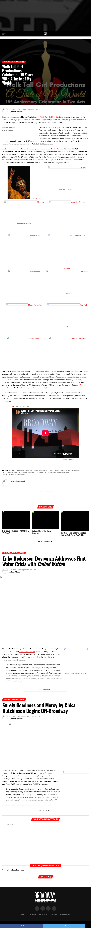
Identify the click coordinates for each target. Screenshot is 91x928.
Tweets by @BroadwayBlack (13, 870)
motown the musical (27, 473)
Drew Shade (15, 572)
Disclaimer (53, 915)
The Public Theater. (27, 651)
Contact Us (32, 915)
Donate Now (43, 915)
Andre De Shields (22, 471)
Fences (82, 385)
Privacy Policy (65, 915)
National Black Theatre (47, 473)
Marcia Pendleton (10, 473)
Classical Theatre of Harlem (42, 471)
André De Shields (55, 149)
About (23, 915)
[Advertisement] (45, 15)
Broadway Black (17, 112)
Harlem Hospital (73, 471)
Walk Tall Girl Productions (51, 117)
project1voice (63, 473)
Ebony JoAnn (60, 471)
